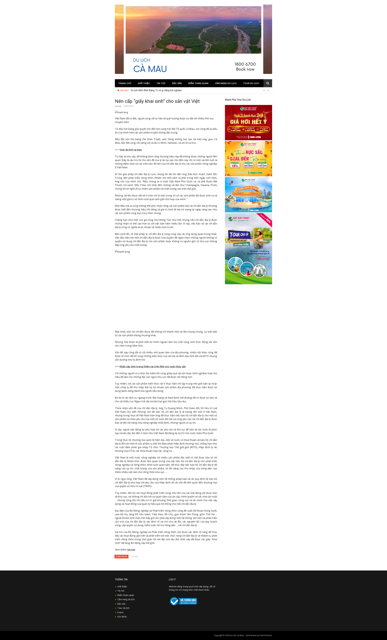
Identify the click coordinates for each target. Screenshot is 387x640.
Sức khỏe (122, 616)
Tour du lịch (251, 83)
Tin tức (161, 83)
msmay (118, 106)
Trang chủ (124, 83)
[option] (200, 90)
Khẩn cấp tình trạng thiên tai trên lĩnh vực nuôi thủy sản (153, 366)
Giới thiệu (144, 83)
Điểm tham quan (198, 83)
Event (120, 612)
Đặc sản (177, 83)
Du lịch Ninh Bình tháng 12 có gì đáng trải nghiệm (156, 90)
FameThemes (266, 635)
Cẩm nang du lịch (225, 83)
